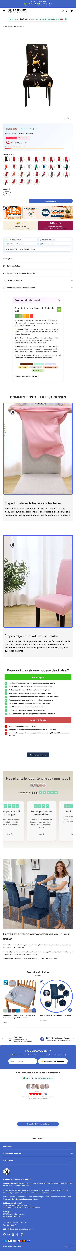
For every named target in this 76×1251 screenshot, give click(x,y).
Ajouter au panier (51, 201)
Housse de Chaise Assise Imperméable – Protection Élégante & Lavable (19, 1016)
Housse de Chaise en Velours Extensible (55, 1015)
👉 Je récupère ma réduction (52, 1061)
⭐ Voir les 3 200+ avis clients (38, 1124)
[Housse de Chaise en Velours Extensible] (56, 996)
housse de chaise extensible (48, 355)
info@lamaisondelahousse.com (21, 1229)
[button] (71, 11)
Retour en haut (38, 1138)
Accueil (5, 26)
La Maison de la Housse (14, 1246)
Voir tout (38, 975)
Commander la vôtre (38, 755)
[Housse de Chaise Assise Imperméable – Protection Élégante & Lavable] (19, 996)
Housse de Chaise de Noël (16, 26)
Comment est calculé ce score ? (27, 376)
